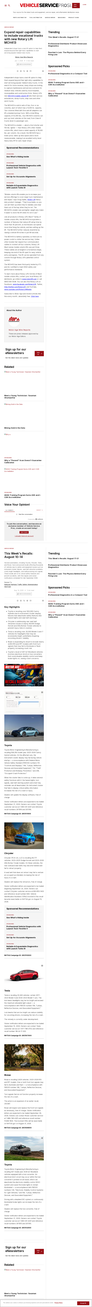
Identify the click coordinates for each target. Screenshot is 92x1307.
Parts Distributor (19, 17)
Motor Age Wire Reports (24, 57)
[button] (5, 5)
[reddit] (27, 71)
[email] (30, 71)
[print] (43, 71)
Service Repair (50, 17)
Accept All (83, 1303)
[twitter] (24, 71)
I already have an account (24, 536)
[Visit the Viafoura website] (39, 519)
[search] (9, 5)
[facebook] (18, 71)
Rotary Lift (31, 200)
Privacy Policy (59, 1302)
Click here (35, 296)
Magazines (61, 17)
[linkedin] (21, 71)
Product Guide (73, 17)
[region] (24, 515)
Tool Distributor (35, 17)
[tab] (9, 510)
